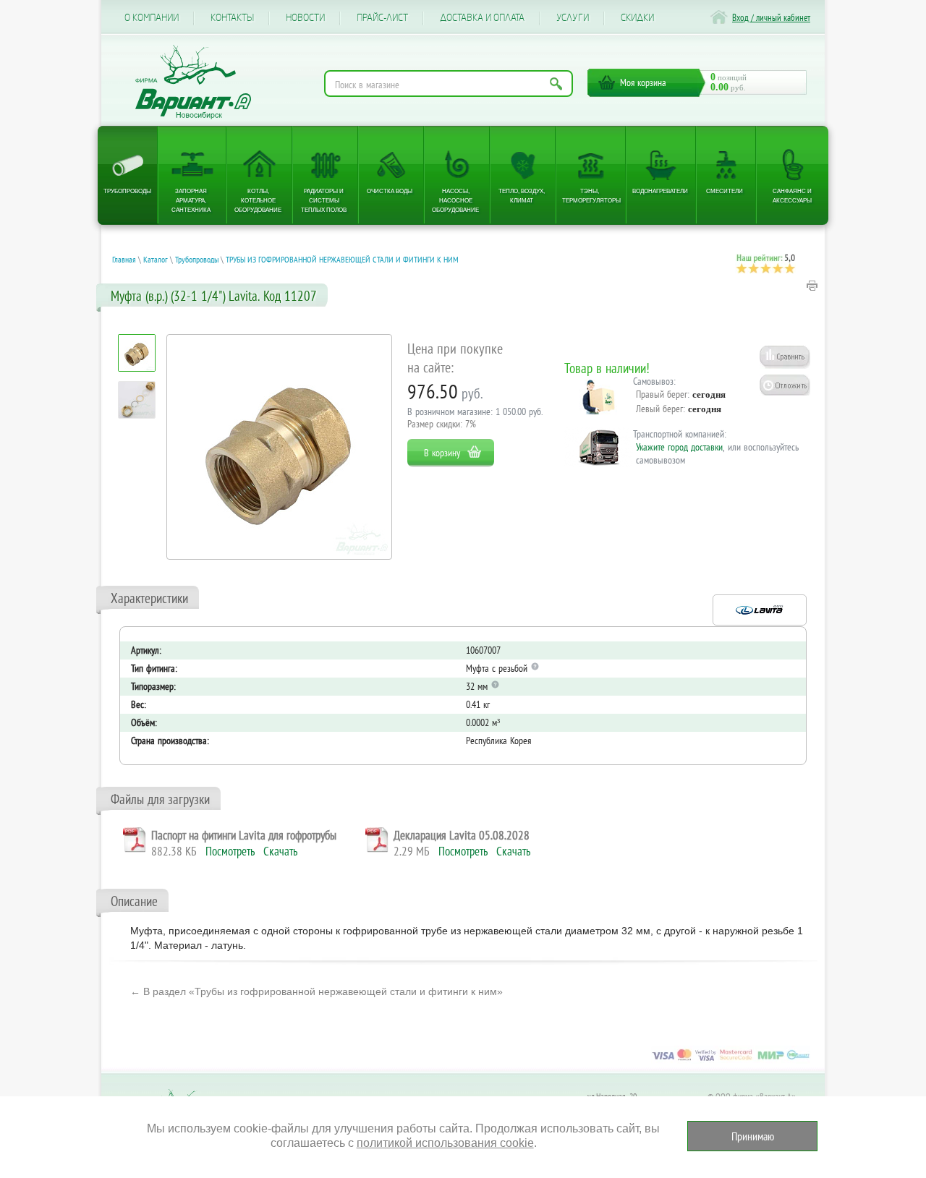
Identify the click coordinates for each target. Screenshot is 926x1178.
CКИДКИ (637, 18)
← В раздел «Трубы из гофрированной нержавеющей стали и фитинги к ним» (316, 991)
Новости (305, 18)
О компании (151, 18)
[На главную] (193, 82)
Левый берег (659, 408)
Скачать (280, 851)
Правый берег (661, 394)
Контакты (232, 18)
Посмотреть (230, 851)
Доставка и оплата (482, 18)
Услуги (572, 18)
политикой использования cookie (445, 1143)
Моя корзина (643, 82)
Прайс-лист (382, 18)
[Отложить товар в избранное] (785, 385)
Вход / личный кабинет (771, 18)
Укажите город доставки (679, 446)
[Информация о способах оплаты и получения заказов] (730, 1060)
